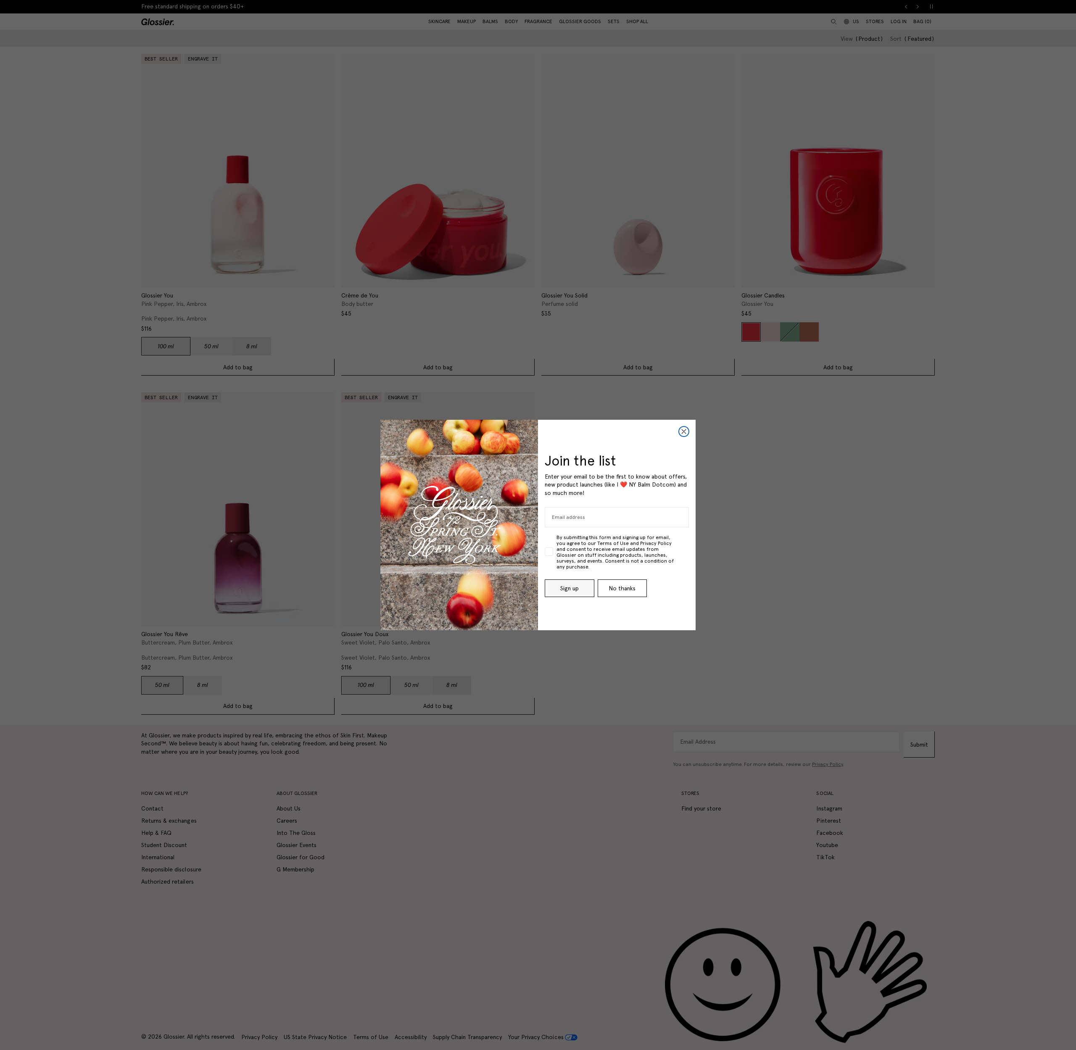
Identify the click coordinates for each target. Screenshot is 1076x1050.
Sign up (569, 588)
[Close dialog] (684, 431)
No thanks (622, 588)
